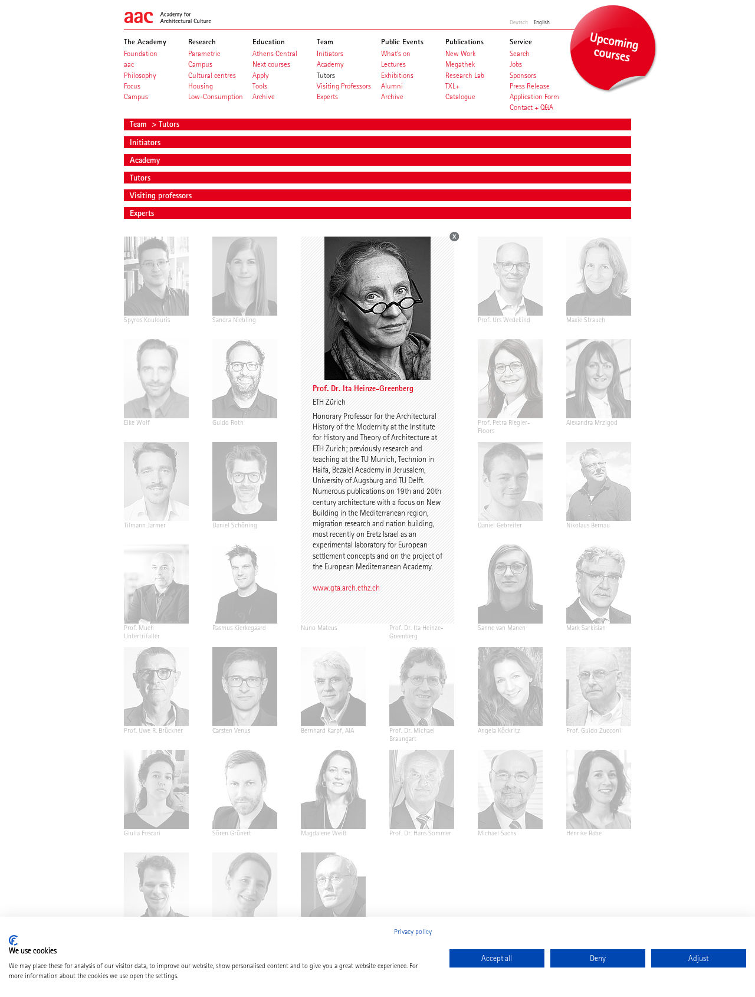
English (542, 21)
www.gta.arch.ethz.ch (346, 587)
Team (139, 124)
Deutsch (519, 21)
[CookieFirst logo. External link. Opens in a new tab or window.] (13, 940)
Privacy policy (413, 931)
